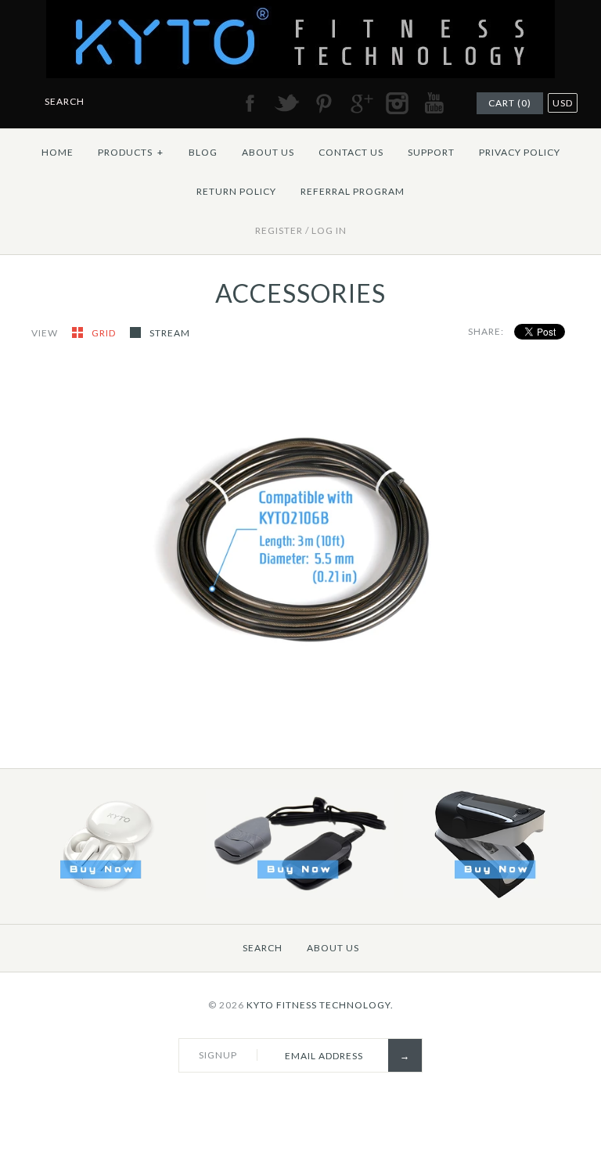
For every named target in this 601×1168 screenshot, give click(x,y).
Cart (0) (509, 103)
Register (279, 230)
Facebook (249, 103)
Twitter (286, 103)
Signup (218, 1055)
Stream (169, 333)
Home (57, 152)
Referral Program (352, 191)
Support (431, 152)
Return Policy (236, 191)
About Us (268, 152)
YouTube (433, 103)
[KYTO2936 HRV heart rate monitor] (497, 894)
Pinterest (323, 103)
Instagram (397, 103)
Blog (203, 152)
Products (131, 152)
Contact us (350, 152)
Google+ (360, 103)
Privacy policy (519, 152)
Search (263, 948)
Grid (105, 333)
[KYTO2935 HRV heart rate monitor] (300, 894)
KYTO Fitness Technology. (320, 1005)
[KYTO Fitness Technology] (300, 9)
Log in (329, 230)
